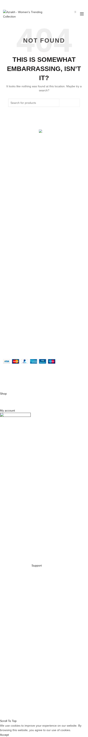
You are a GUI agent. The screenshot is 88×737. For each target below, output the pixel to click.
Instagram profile (14, 293)
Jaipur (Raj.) (11, 188)
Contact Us (10, 225)
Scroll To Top (8, 721)
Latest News (11, 231)
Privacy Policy (12, 250)
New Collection (12, 213)
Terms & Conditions (15, 262)
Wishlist (66, 12)
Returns (8, 256)
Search (69, 102)
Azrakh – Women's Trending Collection (43, 380)
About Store (10, 207)
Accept (4, 734)
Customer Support (15, 311)
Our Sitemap (11, 274)
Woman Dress (12, 219)
